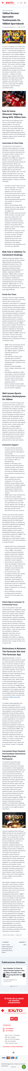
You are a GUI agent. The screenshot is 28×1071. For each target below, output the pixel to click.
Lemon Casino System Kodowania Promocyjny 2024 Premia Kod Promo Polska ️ (7, 947)
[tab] (12, 986)
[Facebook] (12, 1019)
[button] (13, 1052)
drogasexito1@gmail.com (10, 27)
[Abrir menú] (18, 3)
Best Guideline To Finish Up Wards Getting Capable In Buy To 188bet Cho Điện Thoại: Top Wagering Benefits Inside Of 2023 (13, 972)
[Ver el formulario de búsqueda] (25, 3)
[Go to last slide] (4, 975)
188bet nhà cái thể (14, 697)
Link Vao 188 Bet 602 (7, 10)
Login (22, 943)
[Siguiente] (24, 975)
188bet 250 (19, 935)
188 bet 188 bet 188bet (8, 935)
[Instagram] (16, 1019)
